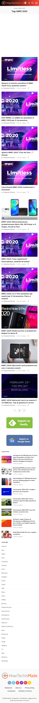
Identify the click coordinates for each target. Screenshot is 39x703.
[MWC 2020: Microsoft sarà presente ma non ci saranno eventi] (20, 351)
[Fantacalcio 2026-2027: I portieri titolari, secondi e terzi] (7, 512)
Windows (4, 657)
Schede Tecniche (7, 607)
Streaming (5, 634)
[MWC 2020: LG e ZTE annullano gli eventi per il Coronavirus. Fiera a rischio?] (20, 279)
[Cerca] (32, 3)
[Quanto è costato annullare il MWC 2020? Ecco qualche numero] (20, 69)
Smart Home (5, 611)
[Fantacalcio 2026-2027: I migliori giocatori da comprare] (7, 491)
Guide (3, 584)
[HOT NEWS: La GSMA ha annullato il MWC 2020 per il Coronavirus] (20, 104)
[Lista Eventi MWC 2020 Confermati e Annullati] (20, 173)
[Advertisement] (19, 34)
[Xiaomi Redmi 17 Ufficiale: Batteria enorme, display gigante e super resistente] (7, 481)
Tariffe (3, 642)
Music (3, 592)
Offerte (4, 600)
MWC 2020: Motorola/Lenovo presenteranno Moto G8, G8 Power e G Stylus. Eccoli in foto (19, 224)
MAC (3, 588)
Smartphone (5, 615)
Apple (3, 554)
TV (2, 649)
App (3, 550)
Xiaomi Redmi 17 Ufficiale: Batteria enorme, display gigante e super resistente (24, 480)
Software (4, 623)
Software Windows (7, 626)
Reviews (4, 603)
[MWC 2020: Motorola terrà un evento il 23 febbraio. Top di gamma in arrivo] (20, 386)
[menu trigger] (36, 3)
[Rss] (29, 682)
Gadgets (4, 577)
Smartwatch (5, 619)
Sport (3, 630)
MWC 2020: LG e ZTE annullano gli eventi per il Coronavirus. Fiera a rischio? (17, 296)
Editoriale (4, 573)
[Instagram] (21, 682)
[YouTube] (25, 682)
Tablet (3, 638)
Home (16, 8)
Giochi (3, 581)
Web (3, 653)
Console (4, 565)
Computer (5, 561)
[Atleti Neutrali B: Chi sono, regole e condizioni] (7, 534)
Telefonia (4, 645)
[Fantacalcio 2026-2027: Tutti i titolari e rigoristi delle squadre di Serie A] (7, 502)
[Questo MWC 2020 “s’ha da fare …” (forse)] (20, 138)
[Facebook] (9, 682)
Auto (3, 558)
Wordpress (5, 661)
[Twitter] (13, 682)
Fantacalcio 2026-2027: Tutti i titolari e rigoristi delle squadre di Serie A (24, 500)
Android (4, 546)
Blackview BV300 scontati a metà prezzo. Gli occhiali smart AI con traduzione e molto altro (24, 469)
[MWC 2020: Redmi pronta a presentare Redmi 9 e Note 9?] (20, 317)
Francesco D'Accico (9, 88)
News (5, 79)
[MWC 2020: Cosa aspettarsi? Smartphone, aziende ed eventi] (20, 245)
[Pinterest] (17, 682)
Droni (3, 569)
